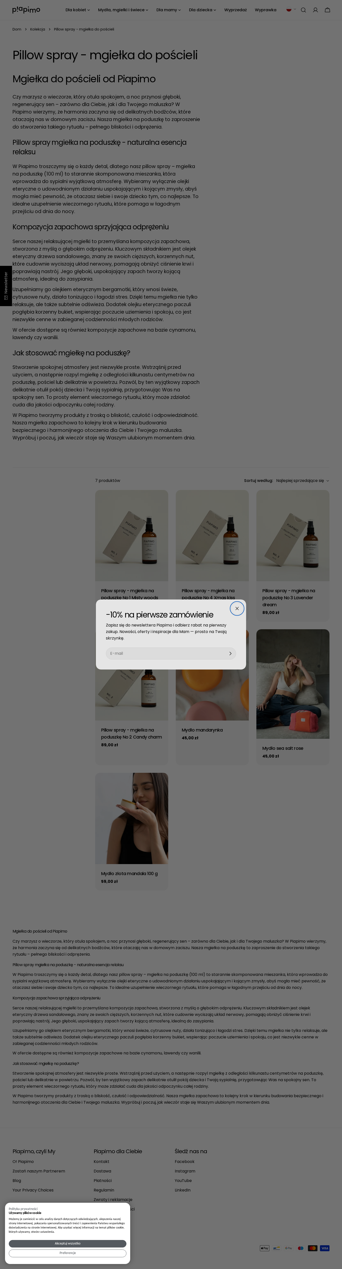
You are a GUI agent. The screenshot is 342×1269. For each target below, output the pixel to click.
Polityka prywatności (23, 1209)
